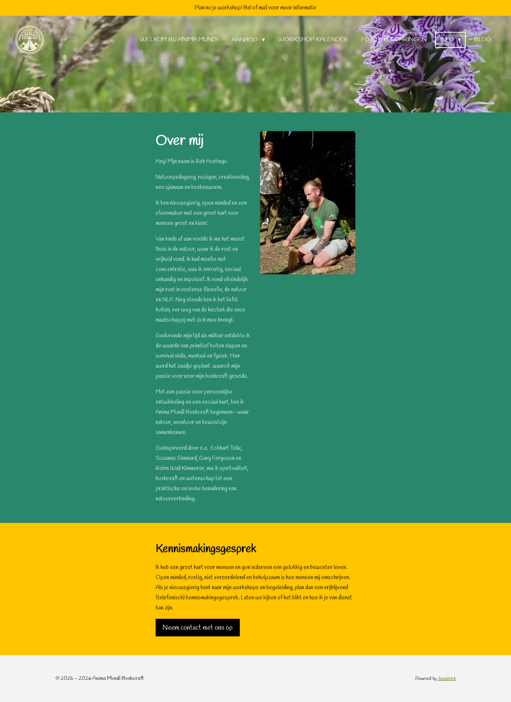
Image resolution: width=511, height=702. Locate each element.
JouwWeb (447, 679)
